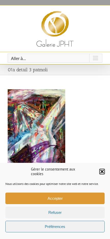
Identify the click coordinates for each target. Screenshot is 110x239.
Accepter (55, 198)
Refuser (55, 212)
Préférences (55, 226)
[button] (102, 171)
